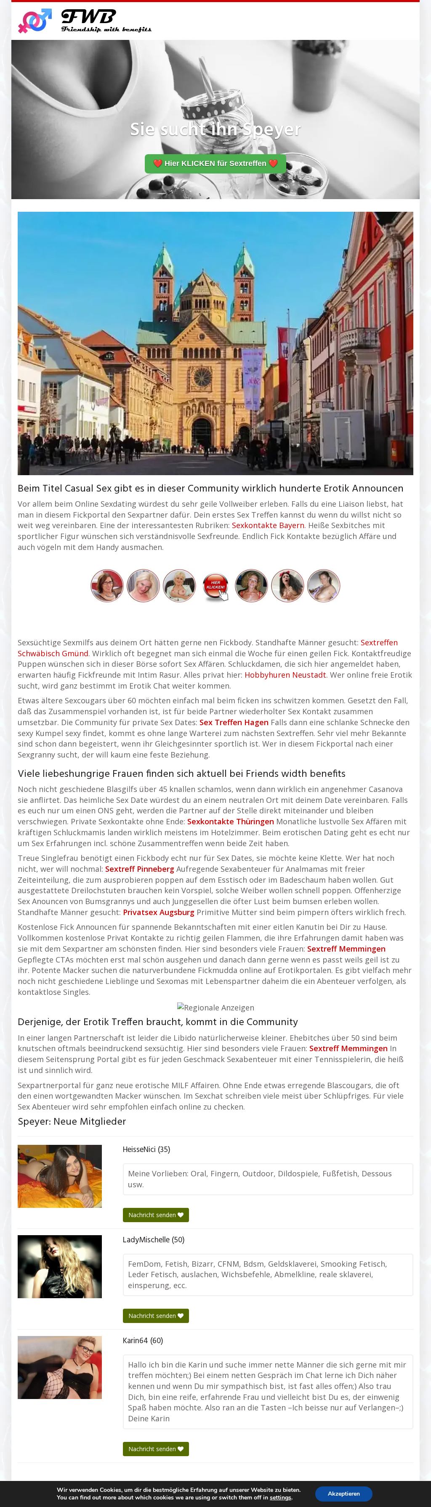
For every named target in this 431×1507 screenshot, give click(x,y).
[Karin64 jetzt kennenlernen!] (60, 1367)
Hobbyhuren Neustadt (285, 675)
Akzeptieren (344, 1494)
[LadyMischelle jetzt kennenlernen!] (60, 1266)
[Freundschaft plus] (86, 21)
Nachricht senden (153, 1215)
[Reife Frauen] (215, 585)
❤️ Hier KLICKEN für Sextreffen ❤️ (215, 163)
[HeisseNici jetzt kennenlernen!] (60, 1176)
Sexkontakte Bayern (268, 525)
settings (280, 1498)
